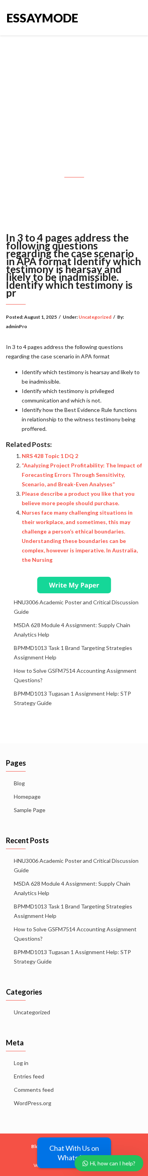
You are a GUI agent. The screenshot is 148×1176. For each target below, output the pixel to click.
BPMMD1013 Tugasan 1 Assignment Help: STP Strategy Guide (72, 698)
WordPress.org (32, 1103)
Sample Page (29, 810)
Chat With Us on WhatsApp (74, 1153)
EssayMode (40, 18)
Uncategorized (95, 317)
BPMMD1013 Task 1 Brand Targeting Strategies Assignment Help (73, 652)
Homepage (27, 796)
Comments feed (34, 1089)
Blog (19, 783)
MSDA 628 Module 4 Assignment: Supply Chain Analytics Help (72, 630)
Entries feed (29, 1076)
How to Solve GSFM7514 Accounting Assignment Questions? (75, 675)
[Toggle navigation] (133, 17)
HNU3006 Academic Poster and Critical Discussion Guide (76, 607)
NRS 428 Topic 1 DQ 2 (50, 455)
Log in (21, 1063)
